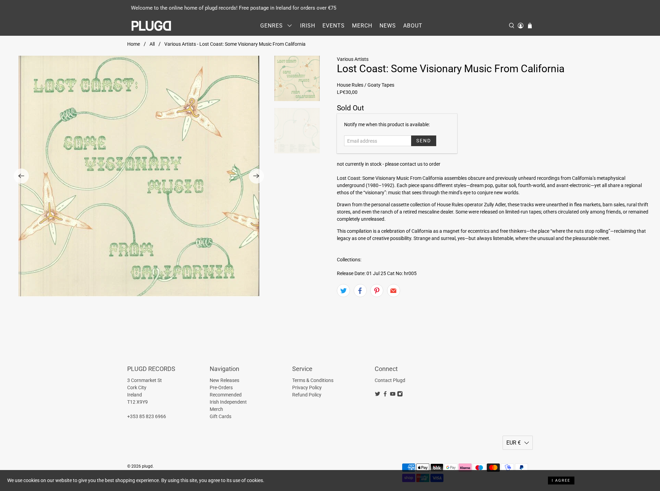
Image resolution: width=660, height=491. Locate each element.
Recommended (226, 394)
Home (133, 44)
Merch (362, 25)
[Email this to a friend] (393, 290)
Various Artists (352, 59)
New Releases (224, 380)
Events (333, 25)
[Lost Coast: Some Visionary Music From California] (138, 176)
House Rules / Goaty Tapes (365, 85)
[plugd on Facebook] (385, 395)
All (152, 44)
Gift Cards (220, 416)
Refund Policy (306, 394)
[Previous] (21, 176)
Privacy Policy (307, 387)
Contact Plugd (390, 380)
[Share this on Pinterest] (376, 290)
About (412, 25)
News (388, 25)
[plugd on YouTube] (393, 395)
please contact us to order (412, 164)
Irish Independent (228, 402)
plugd (147, 466)
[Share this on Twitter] (343, 290)
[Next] (256, 176)
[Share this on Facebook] (360, 290)
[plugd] (151, 26)
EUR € (513, 442)
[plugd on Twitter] (378, 395)
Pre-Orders (221, 387)
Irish (307, 25)
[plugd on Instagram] (400, 395)
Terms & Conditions (312, 380)
